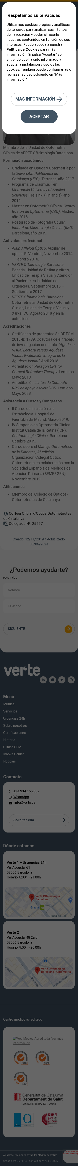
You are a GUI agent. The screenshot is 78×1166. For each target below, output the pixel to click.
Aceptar (39, 116)
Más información (35, 98)
